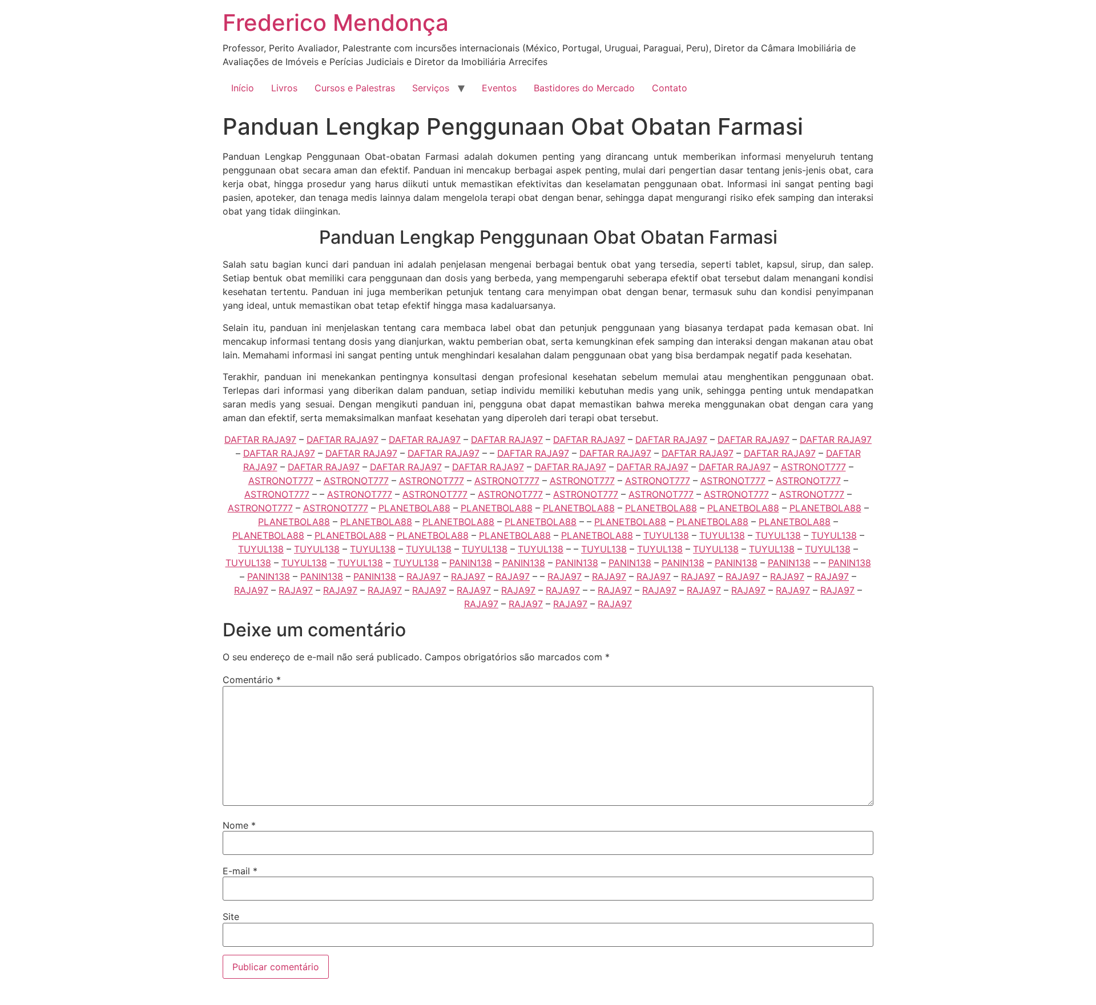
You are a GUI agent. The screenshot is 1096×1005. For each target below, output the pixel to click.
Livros (284, 88)
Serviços (430, 88)
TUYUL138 (666, 535)
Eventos (499, 88)
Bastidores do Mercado (584, 88)
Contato (669, 88)
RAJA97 (423, 576)
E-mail (240, 870)
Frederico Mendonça (336, 23)
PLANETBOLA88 (414, 508)
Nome (239, 825)
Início (242, 88)
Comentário (252, 679)
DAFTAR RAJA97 (260, 439)
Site (231, 916)
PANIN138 (470, 562)
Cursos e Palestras (355, 88)
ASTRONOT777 (813, 467)
